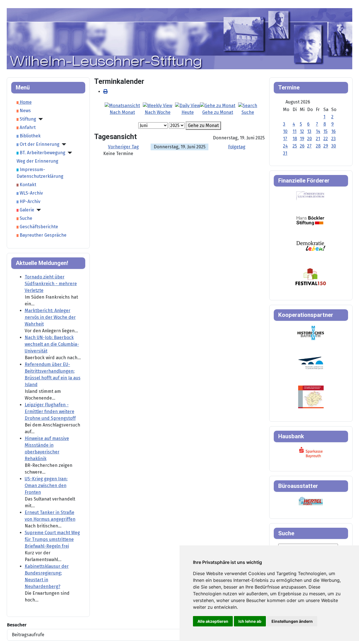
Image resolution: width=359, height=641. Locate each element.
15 (325, 131)
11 (294, 131)
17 (285, 138)
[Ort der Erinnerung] (62, 144)
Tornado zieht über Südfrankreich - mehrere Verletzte (51, 283)
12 (302, 131)
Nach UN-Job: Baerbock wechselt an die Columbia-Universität (52, 344)
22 (325, 138)
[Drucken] (105, 91)
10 (285, 131)
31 (285, 153)
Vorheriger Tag (123, 146)
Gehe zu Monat (203, 125)
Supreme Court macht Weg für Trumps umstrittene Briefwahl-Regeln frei (52, 539)
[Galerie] (37, 210)
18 (295, 138)
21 (318, 138)
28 (318, 146)
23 (333, 138)
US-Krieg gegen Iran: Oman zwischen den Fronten (46, 485)
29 (325, 146)
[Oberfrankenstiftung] (310, 245)
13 (309, 131)
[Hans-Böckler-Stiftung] (310, 220)
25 (295, 146)
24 (285, 146)
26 (302, 146)
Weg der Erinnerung (37, 161)
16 (333, 131)
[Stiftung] (39, 119)
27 (309, 146)
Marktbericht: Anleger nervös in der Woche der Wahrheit (50, 317)
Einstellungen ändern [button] (292, 621)
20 (309, 138)
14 (318, 131)
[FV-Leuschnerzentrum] (310, 195)
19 (302, 138)
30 (333, 146)
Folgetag (236, 146)
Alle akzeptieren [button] (212, 621)
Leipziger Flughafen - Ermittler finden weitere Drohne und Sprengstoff (50, 411)
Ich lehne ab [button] (249, 621)
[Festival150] (310, 276)
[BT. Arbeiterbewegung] (68, 153)
